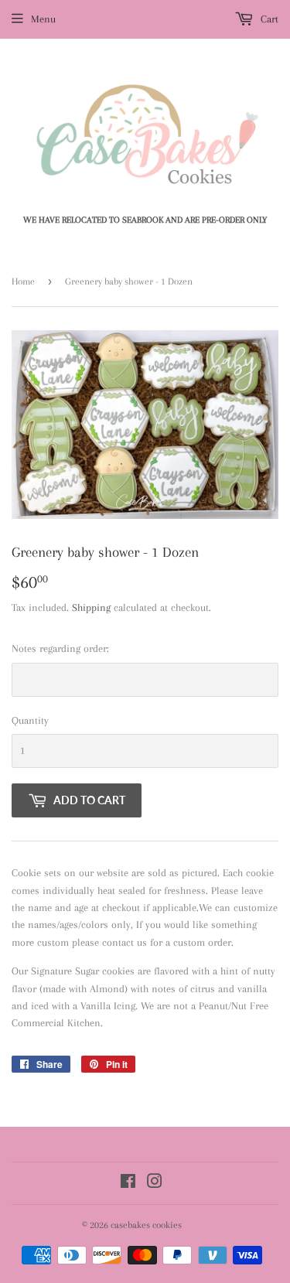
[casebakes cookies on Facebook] (128, 1183)
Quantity (30, 720)
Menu (43, 19)
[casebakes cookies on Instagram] (154, 1183)
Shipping (91, 607)
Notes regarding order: (60, 648)
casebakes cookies (146, 1225)
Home (23, 281)
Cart (268, 19)
